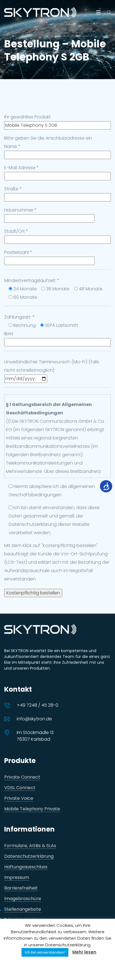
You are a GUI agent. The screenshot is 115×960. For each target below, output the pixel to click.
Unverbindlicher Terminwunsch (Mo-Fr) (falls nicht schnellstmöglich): (51, 366)
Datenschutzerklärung (29, 856)
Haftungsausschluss (25, 867)
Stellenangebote (22, 909)
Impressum (16, 878)
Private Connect (22, 777)
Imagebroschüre (22, 899)
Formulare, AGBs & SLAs (30, 846)
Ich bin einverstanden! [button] (45, 952)
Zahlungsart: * (19, 317)
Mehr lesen (84, 952)
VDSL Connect (19, 788)
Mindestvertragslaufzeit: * (31, 280)
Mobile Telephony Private (32, 809)
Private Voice (18, 798)
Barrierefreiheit (21, 888)
